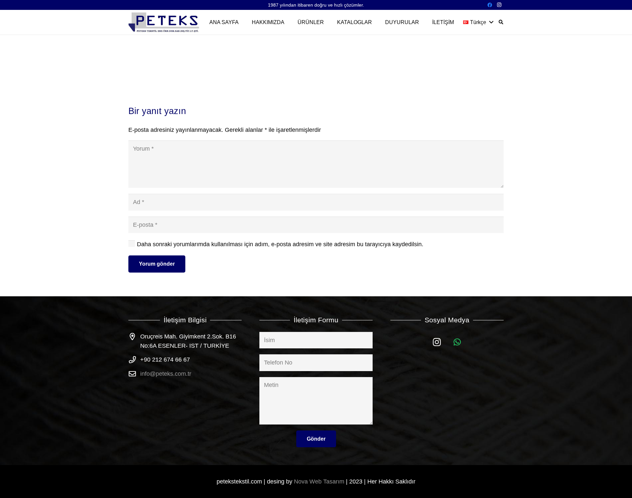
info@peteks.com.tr (165, 373)
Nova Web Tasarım (319, 481)
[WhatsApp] (457, 342)
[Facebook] (489, 5)
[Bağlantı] (164, 22)
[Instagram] (499, 5)
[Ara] (501, 22)
